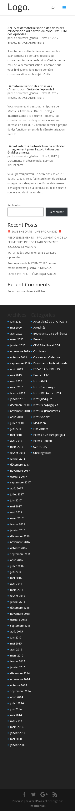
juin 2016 (16, 572)
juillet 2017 (17, 494)
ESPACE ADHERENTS (31, 42)
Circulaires (39, 351)
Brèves (12, 42)
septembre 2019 (20, 363)
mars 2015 (16, 655)
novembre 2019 (20, 351)
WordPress (36, 801)
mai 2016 (16, 578)
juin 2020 (16, 321)
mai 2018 (16, 435)
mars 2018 (16, 447)
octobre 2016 (18, 548)
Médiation (39, 423)
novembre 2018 (20, 411)
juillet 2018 (17, 423)
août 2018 (16, 417)
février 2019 (17, 393)
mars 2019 (16, 387)
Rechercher (15, 205)
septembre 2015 (20, 625)
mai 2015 (16, 643)
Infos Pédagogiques (45, 405)
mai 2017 (16, 506)
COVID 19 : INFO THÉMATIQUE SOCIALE (33, 274)
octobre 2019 (18, 357)
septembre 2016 (20, 554)
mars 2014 (16, 727)
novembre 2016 (20, 542)
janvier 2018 (17, 458)
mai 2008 (16, 739)
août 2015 (16, 631)
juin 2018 (16, 429)
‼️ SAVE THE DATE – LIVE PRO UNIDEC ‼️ (35, 231)
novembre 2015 (20, 613)
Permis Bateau (42, 441)
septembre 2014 (20, 691)
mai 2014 (16, 715)
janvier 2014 (17, 733)
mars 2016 (16, 590)
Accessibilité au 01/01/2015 (50, 321)
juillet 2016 (17, 566)
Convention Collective (46, 357)
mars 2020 (16, 339)
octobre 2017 (18, 476)
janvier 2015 (17, 667)
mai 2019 (16, 375)
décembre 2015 (20, 607)
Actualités (39, 327)
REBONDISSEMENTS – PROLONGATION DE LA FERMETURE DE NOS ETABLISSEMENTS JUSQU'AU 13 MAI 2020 (37, 242)
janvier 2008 (17, 745)
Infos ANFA (40, 381)
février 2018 (17, 453)
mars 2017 (16, 518)
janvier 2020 (17, 345)
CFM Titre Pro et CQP (46, 345)
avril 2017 (16, 512)
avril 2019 (16, 381)
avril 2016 (16, 584)
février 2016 (17, 596)
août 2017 (16, 488)
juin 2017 (16, 500)
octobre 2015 (18, 619)
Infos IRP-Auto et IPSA (47, 393)
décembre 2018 (20, 405)
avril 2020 (16, 333)
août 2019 (16, 369)
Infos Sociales (42, 417)
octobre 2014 (18, 685)
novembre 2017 (20, 470)
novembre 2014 (20, 679)
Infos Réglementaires (46, 411)
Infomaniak (38, 806)
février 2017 (17, 524)
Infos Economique (44, 387)
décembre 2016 (20, 536)
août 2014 (16, 697)
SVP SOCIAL (40, 447)
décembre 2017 (20, 464)
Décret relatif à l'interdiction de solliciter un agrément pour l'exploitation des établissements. (36, 149)
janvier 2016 (17, 601)
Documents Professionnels (24, 160)
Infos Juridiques (42, 399)
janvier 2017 (17, 530)
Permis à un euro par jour (49, 435)
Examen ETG (41, 375)
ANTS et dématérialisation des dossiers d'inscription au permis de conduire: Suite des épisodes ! (37, 31)
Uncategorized (42, 453)
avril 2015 (16, 649)
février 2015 (17, 661)
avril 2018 (16, 441)
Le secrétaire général (25, 38)
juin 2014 (16, 709)
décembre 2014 (20, 673)
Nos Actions (40, 429)
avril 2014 (16, 721)
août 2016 (16, 560)
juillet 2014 (17, 703)
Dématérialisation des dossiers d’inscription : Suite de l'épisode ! (31, 87)
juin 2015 (16, 637)
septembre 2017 (20, 482)
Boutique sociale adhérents (50, 333)
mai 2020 (16, 327)
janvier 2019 (17, 399)
